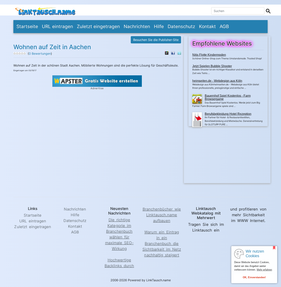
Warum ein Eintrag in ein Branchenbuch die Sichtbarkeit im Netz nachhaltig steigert (161, 243)
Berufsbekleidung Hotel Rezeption (228, 113)
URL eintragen (57, 26)
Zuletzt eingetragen (98, 26)
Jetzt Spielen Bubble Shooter (212, 66)
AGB (224, 26)
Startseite (27, 26)
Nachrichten (137, 26)
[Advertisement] (228, 156)
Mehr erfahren (264, 269)
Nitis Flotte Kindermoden (209, 54)
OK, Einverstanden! (254, 277)
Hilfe (159, 26)
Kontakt (207, 26)
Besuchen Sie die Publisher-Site (156, 40)
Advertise (97, 88)
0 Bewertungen (40, 53)
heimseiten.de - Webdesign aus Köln (217, 80)
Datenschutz (181, 26)
